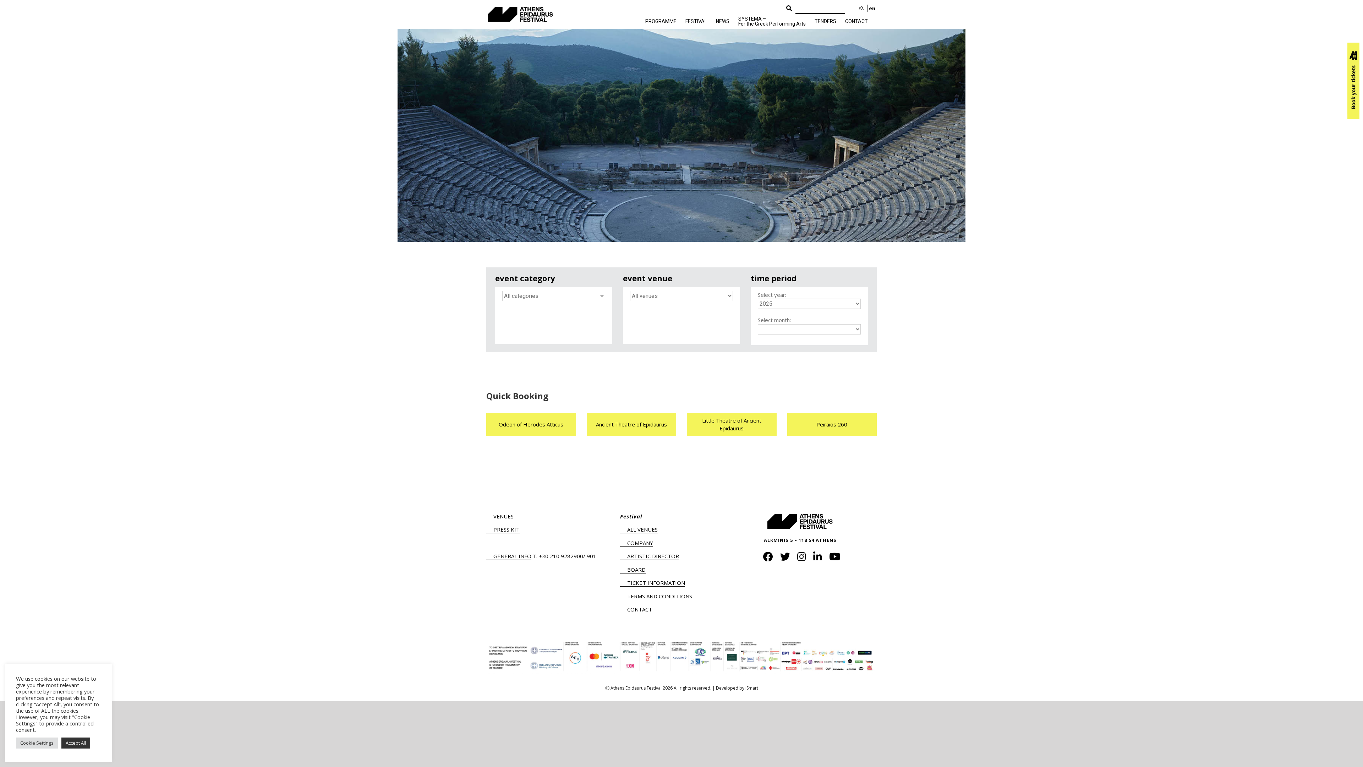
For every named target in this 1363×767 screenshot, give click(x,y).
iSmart (751, 688)
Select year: (772, 294)
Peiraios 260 (831, 424)
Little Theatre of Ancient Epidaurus (731, 424)
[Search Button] (789, 8)
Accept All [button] (76, 743)
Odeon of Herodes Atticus (531, 424)
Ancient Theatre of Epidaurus (631, 424)
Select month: (774, 319)
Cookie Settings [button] (37, 743)
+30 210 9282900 (561, 556)
